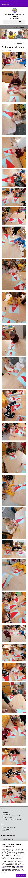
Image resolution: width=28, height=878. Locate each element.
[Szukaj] (20, 22)
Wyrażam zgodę (21, 875)
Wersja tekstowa (5, 4)
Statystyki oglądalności (8, 839)
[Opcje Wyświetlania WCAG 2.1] (23, 22)
